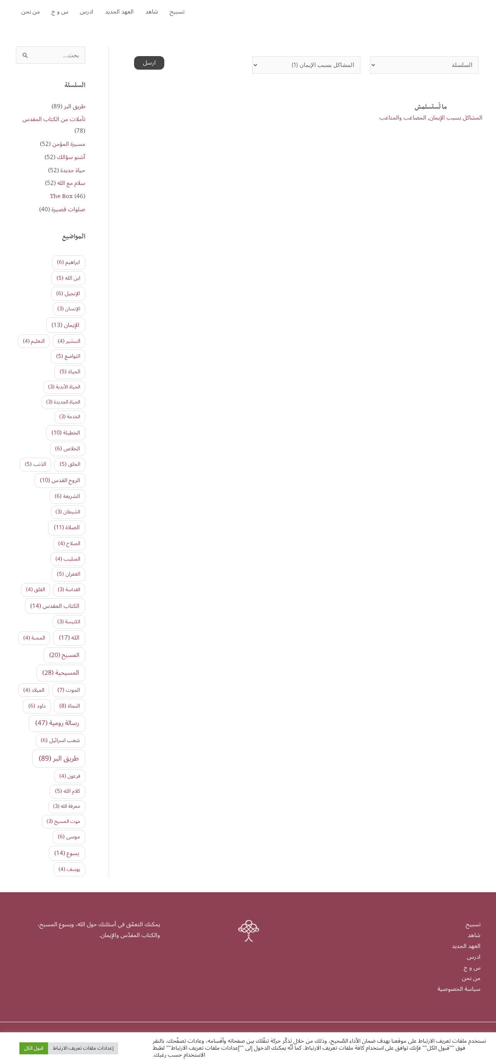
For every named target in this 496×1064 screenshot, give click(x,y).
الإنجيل (68, 293)
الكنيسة (68, 621)
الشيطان (67, 511)
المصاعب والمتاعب (402, 117)
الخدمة (69, 416)
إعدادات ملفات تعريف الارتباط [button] (83, 1048)
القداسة (69, 589)
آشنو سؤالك (71, 157)
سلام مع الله (71, 183)
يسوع (66, 853)
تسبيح (177, 11)
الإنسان (68, 308)
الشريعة (67, 496)
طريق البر (74, 106)
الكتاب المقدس (54, 606)
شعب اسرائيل (60, 740)
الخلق (70, 464)
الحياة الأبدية (64, 386)
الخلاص (67, 448)
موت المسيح (63, 821)
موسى (69, 836)
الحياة (70, 371)
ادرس (86, 11)
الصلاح (69, 543)
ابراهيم (68, 262)
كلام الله (67, 791)
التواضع (68, 356)
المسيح (64, 655)
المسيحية (60, 672)
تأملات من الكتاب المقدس (53, 119)
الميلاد (33, 690)
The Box (61, 196)
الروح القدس (60, 480)
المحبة (34, 638)
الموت (68, 690)
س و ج (60, 11)
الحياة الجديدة (63, 402)
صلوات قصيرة (68, 209)
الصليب (67, 559)
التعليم (34, 341)
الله (69, 637)
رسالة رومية (57, 723)
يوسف (69, 869)
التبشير (69, 341)
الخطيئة (66, 433)
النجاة (69, 706)
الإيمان (65, 325)
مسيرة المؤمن (68, 144)
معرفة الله (66, 806)
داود (37, 706)
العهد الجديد (119, 11)
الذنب (35, 464)
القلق (35, 589)
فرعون (69, 776)
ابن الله (68, 278)
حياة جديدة (72, 170)
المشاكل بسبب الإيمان (455, 117)
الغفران (68, 574)
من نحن (30, 11)
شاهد (151, 11)
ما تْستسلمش (431, 108)
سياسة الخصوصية (458, 989)
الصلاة (67, 528)
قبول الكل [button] (33, 1048)
